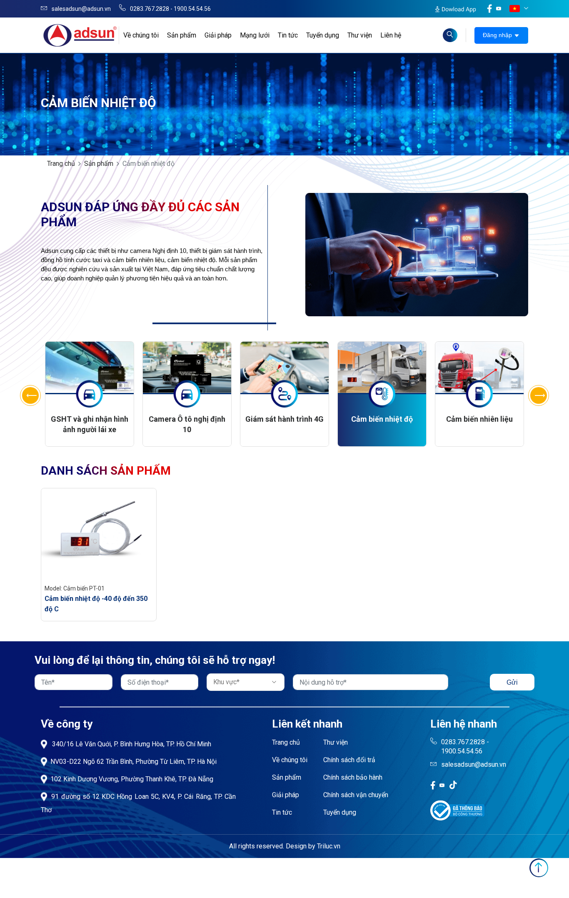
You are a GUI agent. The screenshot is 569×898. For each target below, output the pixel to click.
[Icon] (432, 785)
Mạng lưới (255, 35)
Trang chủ (61, 164)
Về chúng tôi (289, 760)
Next (538, 395)
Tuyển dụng (322, 35)
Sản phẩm (181, 35)
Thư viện (359, 35)
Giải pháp (218, 35)
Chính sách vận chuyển (355, 795)
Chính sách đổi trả (349, 760)
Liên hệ (390, 35)
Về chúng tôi (141, 35)
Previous (30, 395)
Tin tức (288, 35)
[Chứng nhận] (457, 810)
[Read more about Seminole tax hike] (450, 35)
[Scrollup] (538, 867)
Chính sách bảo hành (352, 777)
